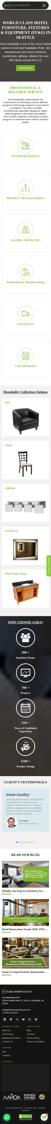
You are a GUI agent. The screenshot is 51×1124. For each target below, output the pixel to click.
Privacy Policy (33, 1038)
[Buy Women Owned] (30, 1096)
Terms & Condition (35, 1041)
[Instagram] (29, 1019)
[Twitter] (17, 1019)
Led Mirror (11, 530)
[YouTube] (23, 1019)
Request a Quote (49, 565)
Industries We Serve (11, 1038)
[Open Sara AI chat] (44, 1117)
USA (4, 1051)
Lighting (10, 487)
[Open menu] (44, 5)
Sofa (7, 402)
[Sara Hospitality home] (17, 992)
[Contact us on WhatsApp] (6, 1117)
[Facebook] (10, 1019)
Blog (29, 1030)
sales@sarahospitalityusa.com (16, 1010)
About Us (6, 1030)
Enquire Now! (25, 68)
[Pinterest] (35, 1019)
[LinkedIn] (4, 1019)
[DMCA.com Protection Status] (25, 1117)
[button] (17, 842)
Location (31, 1034)
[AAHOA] (12, 1096)
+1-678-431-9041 (10, 1013)
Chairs (9, 445)
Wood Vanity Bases (16, 573)
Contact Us (7, 1041)
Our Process (7, 1034)
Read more (6, 894)
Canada (6, 1055)
